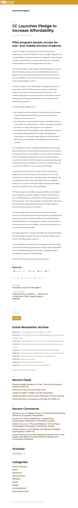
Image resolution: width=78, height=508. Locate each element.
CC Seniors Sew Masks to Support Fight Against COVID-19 (36, 430)
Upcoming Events (20, 491)
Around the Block (21, 11)
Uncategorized (19, 488)
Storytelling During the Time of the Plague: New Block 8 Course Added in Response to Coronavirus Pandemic (38, 436)
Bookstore (17, 473)
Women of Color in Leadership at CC (29, 390)
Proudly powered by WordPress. (33, 502)
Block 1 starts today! (28, 359)
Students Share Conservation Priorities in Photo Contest (38, 396)
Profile (15, 485)
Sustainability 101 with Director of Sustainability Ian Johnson (42, 341)
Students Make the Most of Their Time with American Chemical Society (37, 385)
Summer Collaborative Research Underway (35, 365)
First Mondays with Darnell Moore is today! (36, 332)
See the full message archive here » (24, 370)
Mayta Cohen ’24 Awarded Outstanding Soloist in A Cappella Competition (38, 414)
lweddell (17, 35)
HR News (16, 479)
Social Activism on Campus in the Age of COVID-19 (35, 399)
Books (15, 469)
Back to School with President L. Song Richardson (38, 356)
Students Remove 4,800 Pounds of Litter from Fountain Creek (42, 353)
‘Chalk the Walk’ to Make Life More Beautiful (32, 393)
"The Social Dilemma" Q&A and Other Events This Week (40, 350)
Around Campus (19, 466)
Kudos (15, 482)
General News (40, 278)
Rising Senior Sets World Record (32, 362)
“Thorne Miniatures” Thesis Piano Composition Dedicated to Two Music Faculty (33, 419)
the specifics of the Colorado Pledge (36, 259)
